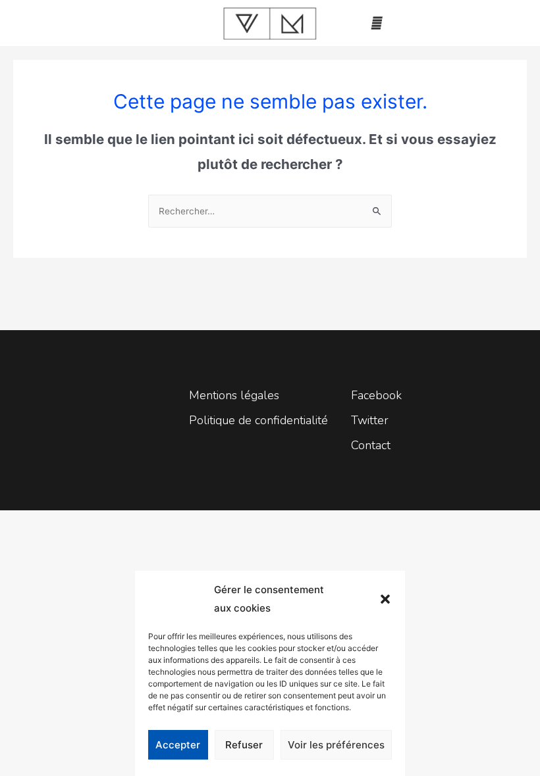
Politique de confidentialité (258, 420)
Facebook (376, 395)
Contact (371, 445)
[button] (385, 599)
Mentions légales (234, 395)
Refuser (244, 745)
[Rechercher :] (270, 211)
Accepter (177, 745)
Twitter (370, 420)
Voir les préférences (336, 745)
